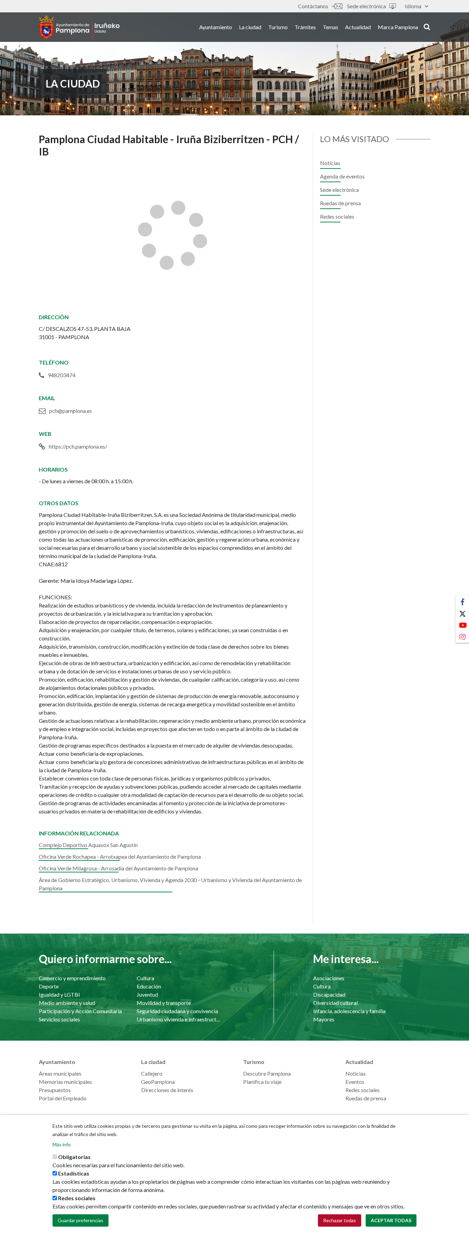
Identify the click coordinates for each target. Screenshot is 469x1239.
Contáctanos (313, 6)
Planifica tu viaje (262, 1081)
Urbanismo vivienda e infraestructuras (179, 1019)
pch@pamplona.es (70, 410)
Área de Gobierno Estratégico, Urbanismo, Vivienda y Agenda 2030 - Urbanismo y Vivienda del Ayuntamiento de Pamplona (170, 884)
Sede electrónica (366, 6)
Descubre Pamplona (267, 1073)
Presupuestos (55, 1090)
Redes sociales (337, 216)
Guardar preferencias (80, 1220)
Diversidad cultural (335, 1002)
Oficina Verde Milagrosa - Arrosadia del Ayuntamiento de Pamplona (118, 868)
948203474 (62, 375)
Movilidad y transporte (164, 1002)
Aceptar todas (391, 1220)
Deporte (49, 986)
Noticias (330, 163)
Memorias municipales (65, 1081)
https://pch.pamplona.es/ (78, 446)
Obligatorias (74, 1157)
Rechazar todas (339, 1220)
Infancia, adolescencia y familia (349, 1011)
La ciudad (250, 27)
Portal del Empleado (63, 1098)
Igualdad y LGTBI (59, 994)
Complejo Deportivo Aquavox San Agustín (88, 845)
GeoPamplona (158, 1081)
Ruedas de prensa (340, 203)
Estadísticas (73, 1173)
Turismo (278, 27)
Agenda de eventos (342, 176)
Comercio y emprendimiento (72, 978)
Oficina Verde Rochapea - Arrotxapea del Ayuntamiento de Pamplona (120, 856)
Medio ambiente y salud (67, 1002)
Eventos (354, 1081)
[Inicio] (79, 27)
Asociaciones (328, 978)
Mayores (323, 1019)
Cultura (145, 978)
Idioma (413, 6)
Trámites (305, 27)
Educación (149, 986)
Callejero (151, 1073)
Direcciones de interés (167, 1090)
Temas (330, 27)
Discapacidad (329, 994)
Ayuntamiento (215, 27)
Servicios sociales (59, 1019)
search (426, 26)
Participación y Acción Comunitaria (80, 1011)
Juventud (147, 994)
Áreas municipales (60, 1073)
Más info (62, 1144)
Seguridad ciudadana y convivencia (177, 1011)
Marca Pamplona (398, 27)
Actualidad (358, 27)
